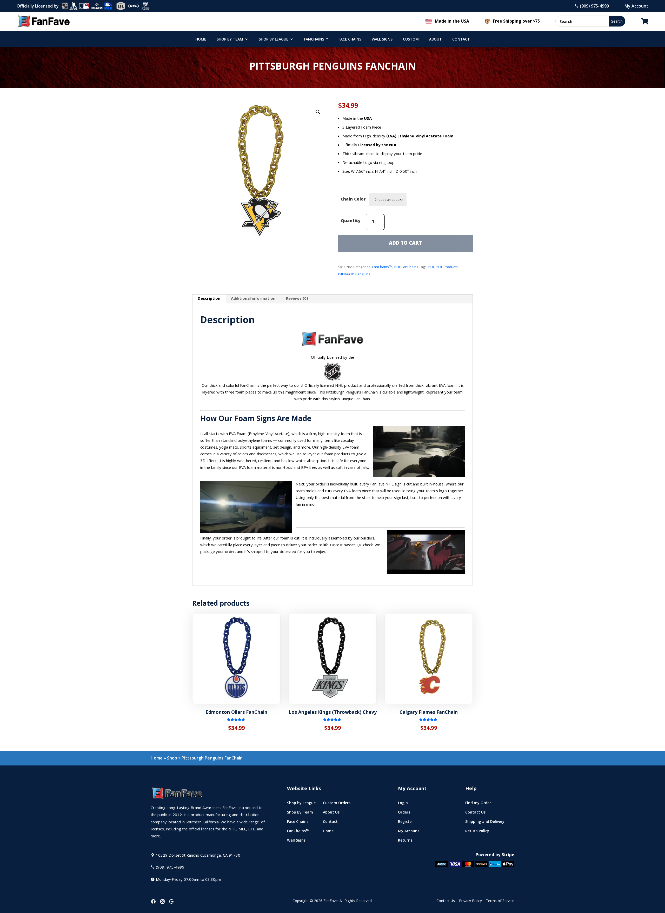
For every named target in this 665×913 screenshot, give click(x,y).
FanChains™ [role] (316, 40)
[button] (318, 112)
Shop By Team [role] (230, 40)
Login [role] (403, 804)
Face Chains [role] (349, 40)
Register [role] (405, 822)
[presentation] (153, 902)
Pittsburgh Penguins (354, 274)
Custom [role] (411, 40)
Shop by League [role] (273, 40)
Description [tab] (209, 299)
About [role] (435, 40)
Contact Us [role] (475, 813)
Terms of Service (500, 901)
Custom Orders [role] (336, 804)
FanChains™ (382, 267)
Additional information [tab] (253, 299)
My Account (636, 6)
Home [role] (200, 40)
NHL (431, 267)
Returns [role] (405, 841)
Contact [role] (461, 40)
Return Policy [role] (477, 832)
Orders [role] (404, 813)
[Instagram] (162, 902)
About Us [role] (331, 813)
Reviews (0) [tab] (297, 299)
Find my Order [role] (478, 804)
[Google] (171, 902)
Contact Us (445, 901)
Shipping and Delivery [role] (484, 822)
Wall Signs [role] (382, 40)
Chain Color (353, 199)
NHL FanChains (406, 267)
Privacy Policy (470, 901)
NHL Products (447, 267)
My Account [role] (408, 832)
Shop (172, 758)
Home (157, 758)
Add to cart (405, 243)
